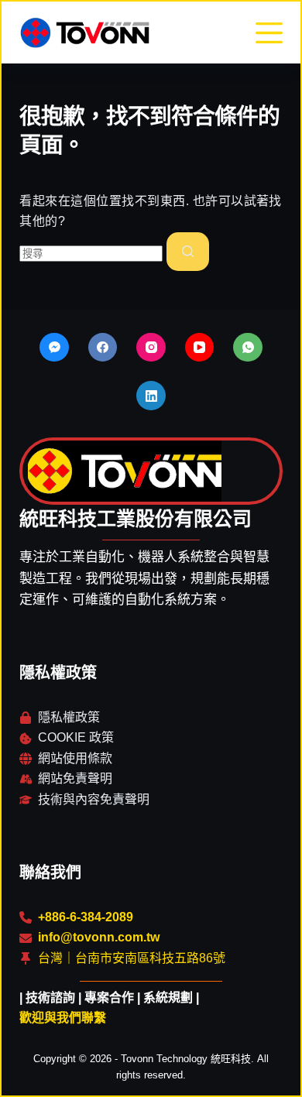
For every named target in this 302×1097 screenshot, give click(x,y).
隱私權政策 (69, 717)
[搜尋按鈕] (187, 251)
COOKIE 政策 (76, 737)
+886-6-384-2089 (85, 917)
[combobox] (91, 253)
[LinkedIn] (151, 395)
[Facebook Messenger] (54, 347)
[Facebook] (103, 347)
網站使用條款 (75, 758)
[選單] (269, 32)
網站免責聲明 (75, 778)
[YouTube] (199, 347)
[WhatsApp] (248, 347)
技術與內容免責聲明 (93, 799)
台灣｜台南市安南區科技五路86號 (131, 958)
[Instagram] (151, 347)
